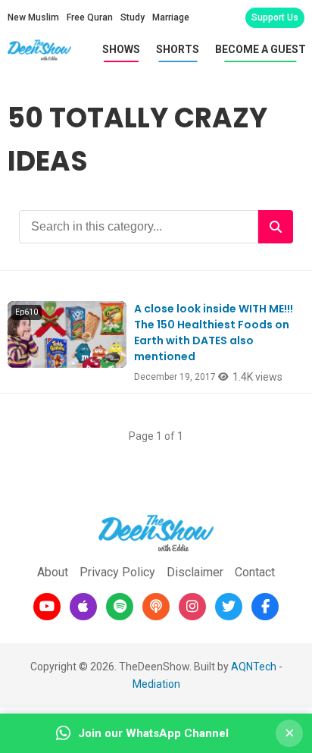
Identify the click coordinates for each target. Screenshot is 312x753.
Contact (255, 572)
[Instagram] (192, 606)
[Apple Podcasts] (83, 606)
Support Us (274, 17)
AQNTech (253, 666)
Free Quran (90, 17)
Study (132, 17)
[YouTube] (47, 606)
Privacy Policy (117, 572)
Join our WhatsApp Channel (153, 733)
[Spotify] (119, 606)
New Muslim (33, 17)
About (52, 572)
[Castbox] (156, 606)
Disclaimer (195, 572)
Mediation (156, 684)
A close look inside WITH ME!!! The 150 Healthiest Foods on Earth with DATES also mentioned (213, 332)
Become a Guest (260, 49)
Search (275, 226)
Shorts (177, 49)
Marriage (170, 17)
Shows (121, 49)
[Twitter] (228, 606)
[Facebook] (265, 606)
